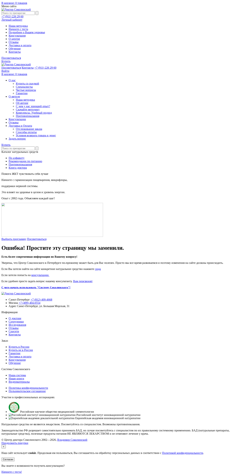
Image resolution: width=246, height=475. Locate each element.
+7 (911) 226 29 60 (12, 16)
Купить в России (19, 346)
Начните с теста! (11, 471)
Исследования (17, 324)
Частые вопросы (26, 90)
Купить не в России (21, 350)
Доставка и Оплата (20, 125)
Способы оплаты (26, 132)
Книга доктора (18, 167)
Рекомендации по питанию (25, 161)
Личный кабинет (11, 19)
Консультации (17, 119)
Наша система (17, 375)
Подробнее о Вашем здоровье (27, 32)
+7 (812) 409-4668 (41, 299)
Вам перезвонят (83, 281)
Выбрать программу (13, 239)
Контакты (15, 51)
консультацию (40, 275)
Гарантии (22, 93)
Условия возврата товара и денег (36, 135)
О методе (14, 96)
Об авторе (22, 103)
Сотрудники (16, 321)
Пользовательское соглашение (27, 391)
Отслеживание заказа (29, 128)
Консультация (17, 35)
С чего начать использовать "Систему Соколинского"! (35, 287)
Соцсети (14, 331)
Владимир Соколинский (72, 439)
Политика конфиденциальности (28, 387)
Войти (5, 70)
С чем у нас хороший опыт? (33, 106)
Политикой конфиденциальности (182, 452)
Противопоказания (27, 115)
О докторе (15, 318)
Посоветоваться (11, 57)
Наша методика (18, 25)
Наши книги (16, 378)
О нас (12, 80)
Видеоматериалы (19, 381)
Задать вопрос (17, 138)
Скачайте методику (28, 109)
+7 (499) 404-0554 (29, 302)
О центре (14, 38)
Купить (5, 61)
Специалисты (24, 86)
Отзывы (14, 42)
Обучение (15, 48)
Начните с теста (18, 29)
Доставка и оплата (20, 45)
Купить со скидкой (27, 83)
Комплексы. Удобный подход (34, 112)
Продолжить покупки (14, 443)
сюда (98, 268)
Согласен (8, 459)
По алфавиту (16, 157)
